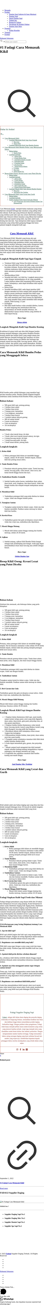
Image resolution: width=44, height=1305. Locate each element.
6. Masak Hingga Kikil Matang (22, 187)
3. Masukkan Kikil (19, 182)
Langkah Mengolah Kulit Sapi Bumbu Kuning (24, 145)
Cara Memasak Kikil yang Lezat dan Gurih (20, 194)
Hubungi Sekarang (6, 38)
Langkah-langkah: (15, 154)
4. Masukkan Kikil (19, 161)
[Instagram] (17, 1049)
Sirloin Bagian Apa (19, 171)
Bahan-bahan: (13, 151)
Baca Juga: (16, 142)
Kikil (13, 209)
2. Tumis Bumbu (18, 180)
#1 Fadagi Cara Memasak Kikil (12, 1183)
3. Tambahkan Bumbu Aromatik (22, 160)
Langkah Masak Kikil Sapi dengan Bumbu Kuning (25, 189)
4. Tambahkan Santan (19, 184)
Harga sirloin (17, 143)
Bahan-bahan (13, 175)
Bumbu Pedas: (17, 153)
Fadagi (4, 1017)
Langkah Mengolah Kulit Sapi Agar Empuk (23, 140)
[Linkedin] (24, 1049)
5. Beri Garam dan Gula (20, 185)
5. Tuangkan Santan (19, 163)
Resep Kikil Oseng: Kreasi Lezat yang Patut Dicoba (23, 173)
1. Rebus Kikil (17, 156)
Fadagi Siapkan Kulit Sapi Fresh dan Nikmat (23, 200)
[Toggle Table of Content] (1, 134)
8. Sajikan (16, 168)
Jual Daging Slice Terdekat (21, 192)
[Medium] (27, 1049)
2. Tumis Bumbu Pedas (20, 158)
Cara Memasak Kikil (12, 138)
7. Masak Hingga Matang (20, 166)
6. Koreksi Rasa (18, 165)
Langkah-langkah (14, 177)
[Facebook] (20, 1049)
